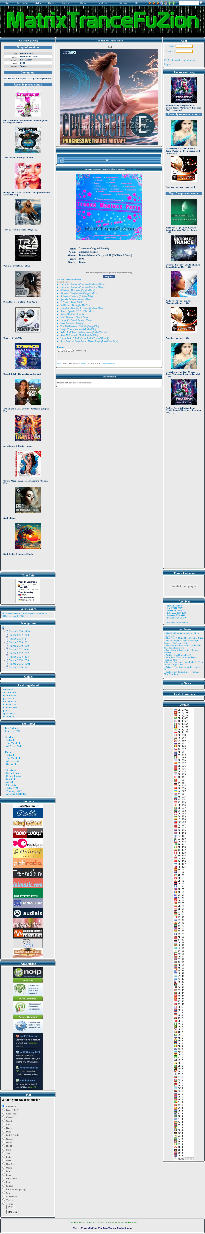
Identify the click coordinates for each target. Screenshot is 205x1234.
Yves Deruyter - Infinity (71, 323)
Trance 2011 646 (19, 649)
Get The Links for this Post (69, 279)
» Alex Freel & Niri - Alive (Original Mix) (183, 638)
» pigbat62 (6, 710)
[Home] (166, 2)
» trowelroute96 (8, 701)
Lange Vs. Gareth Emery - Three (75, 320)
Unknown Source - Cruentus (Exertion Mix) (81, 287)
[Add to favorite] (174, 2)
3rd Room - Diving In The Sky (75, 305)
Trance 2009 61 (18, 642)
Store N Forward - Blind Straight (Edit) (79, 335)
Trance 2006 (130, 169)
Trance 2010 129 (19, 646)
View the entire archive (177, 622)
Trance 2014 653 (19, 660)
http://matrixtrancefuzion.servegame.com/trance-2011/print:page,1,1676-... (24, 615)
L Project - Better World (71, 302)
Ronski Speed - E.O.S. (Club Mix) (76, 311)
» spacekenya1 (8, 713)
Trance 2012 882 (19, 653)
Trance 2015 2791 (19, 664)
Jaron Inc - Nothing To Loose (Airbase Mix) (81, 308)
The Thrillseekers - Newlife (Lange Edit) (79, 326)
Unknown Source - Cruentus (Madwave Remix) (83, 284)
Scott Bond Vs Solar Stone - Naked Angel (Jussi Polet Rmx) (89, 341)
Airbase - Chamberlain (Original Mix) (78, 293)
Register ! (168, 64)
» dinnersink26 (8, 704)
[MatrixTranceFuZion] (170, 2)
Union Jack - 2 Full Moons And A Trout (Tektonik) (84, 338)
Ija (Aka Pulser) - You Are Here (75, 299)
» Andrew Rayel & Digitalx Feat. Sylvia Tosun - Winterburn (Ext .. (182, 641)
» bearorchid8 (7, 716)
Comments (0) (108, 363)
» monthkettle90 (9, 707)
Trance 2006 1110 (19, 631)
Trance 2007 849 (19, 635)
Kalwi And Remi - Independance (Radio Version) (83, 332)
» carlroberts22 (8, 689)
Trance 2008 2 (17, 638)
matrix (11, 731)
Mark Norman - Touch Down (74, 317)
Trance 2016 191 (19, 667)
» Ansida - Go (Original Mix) (177, 655)
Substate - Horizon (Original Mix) (76, 296)
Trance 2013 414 (19, 656)
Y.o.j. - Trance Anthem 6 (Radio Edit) (78, 329)
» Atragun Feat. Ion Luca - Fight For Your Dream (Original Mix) (183, 663)
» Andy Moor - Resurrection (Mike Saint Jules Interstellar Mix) (183, 646)
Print (59, 363)
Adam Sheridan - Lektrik (72, 314)
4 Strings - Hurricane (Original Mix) (77, 290)
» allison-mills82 (9, 692)
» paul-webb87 (8, 698)
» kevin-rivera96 (9, 695)
